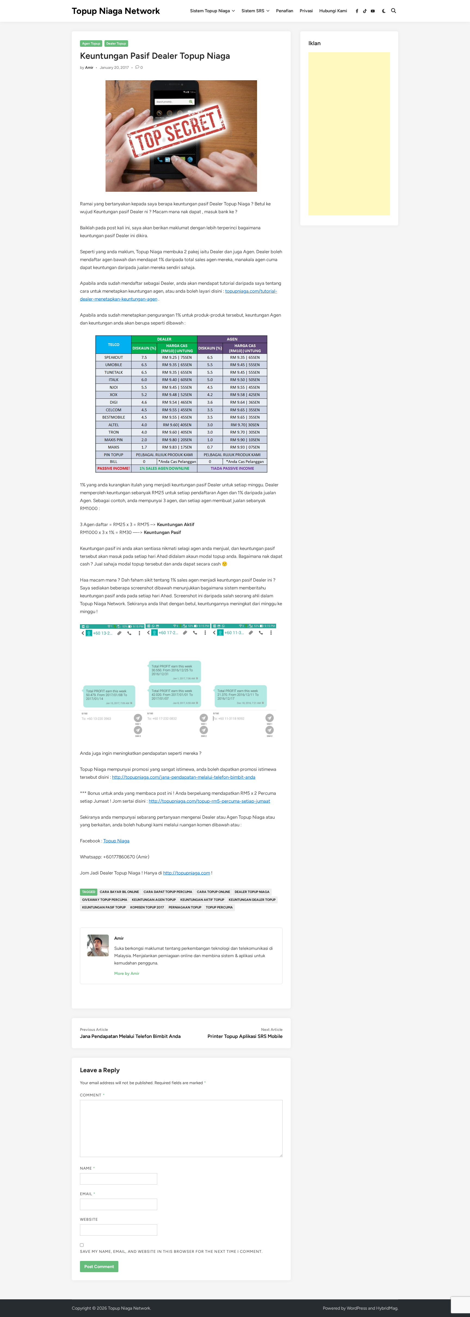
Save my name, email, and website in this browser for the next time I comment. (171, 1251)
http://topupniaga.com (186, 873)
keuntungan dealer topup (252, 900)
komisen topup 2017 (147, 907)
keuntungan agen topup (154, 900)
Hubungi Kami (333, 10)
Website (89, 1219)
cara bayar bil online (119, 892)
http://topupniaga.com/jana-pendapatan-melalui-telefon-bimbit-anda (183, 777)
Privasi (306, 10)
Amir (89, 67)
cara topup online (213, 892)
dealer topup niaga (252, 892)
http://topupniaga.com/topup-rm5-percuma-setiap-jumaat (209, 801)
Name (87, 1168)
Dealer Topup (116, 43)
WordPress (357, 1308)
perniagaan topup (185, 907)
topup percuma (219, 907)
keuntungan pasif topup (104, 907)
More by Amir (126, 973)
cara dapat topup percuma (168, 892)
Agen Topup (91, 43)
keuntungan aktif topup (202, 900)
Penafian (284, 10)
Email (88, 1194)
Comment (92, 1095)
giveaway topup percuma (104, 900)
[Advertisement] (349, 133)
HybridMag (386, 1308)
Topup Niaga (116, 840)
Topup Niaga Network (116, 11)
